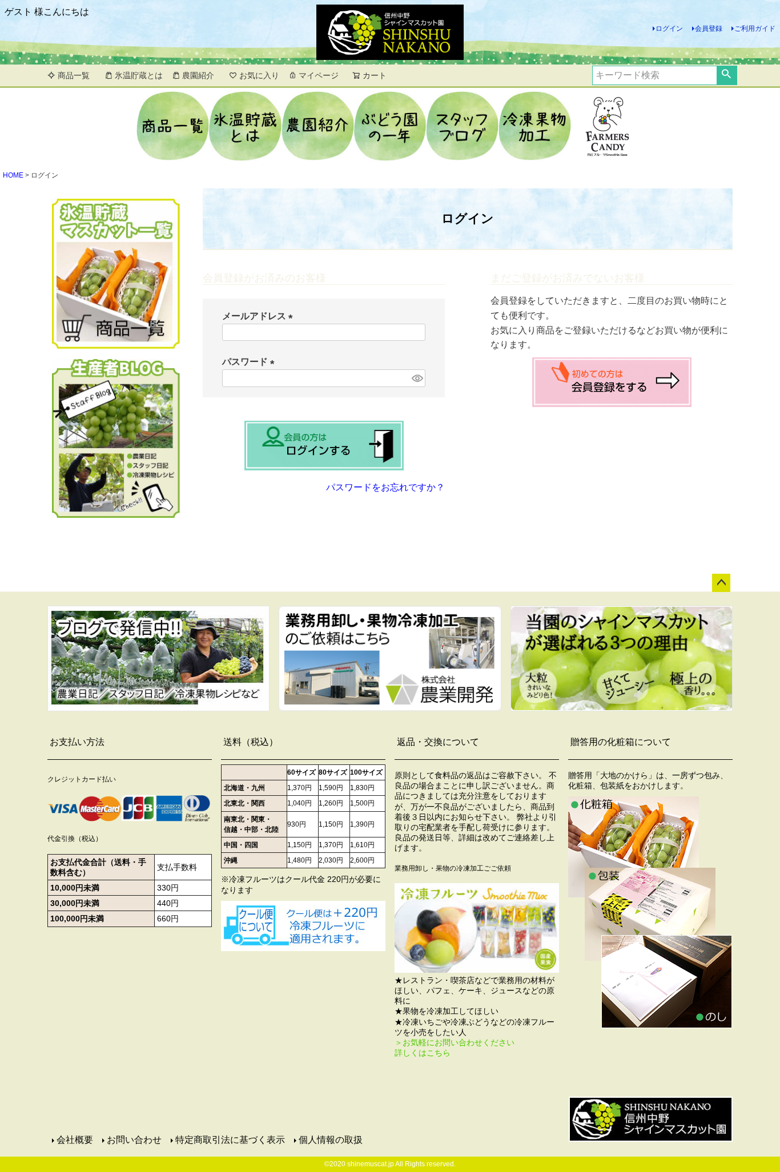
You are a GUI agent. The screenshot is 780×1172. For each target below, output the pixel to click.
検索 (727, 75)
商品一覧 (74, 75)
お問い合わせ (134, 1140)
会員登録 (708, 29)
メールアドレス (259, 316)
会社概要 (75, 1140)
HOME (13, 175)
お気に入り (259, 75)
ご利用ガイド (754, 29)
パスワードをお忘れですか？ (385, 487)
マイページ (319, 75)
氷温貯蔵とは (139, 75)
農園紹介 (198, 75)
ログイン (669, 29)
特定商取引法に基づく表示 (230, 1140)
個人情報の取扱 (331, 1140)
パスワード (250, 361)
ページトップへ (721, 583)
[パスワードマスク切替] (417, 378)
